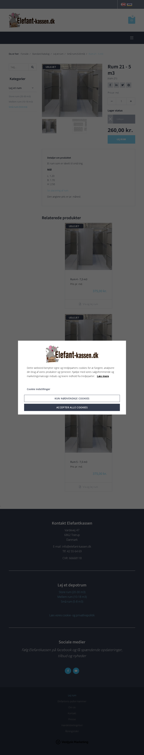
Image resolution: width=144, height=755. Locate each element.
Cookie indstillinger (38, 389)
